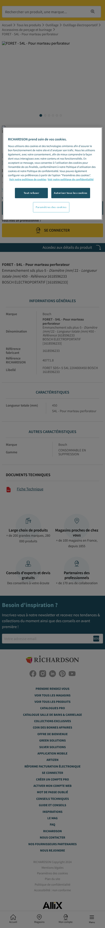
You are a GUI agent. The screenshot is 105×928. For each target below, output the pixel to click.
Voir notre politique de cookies (27, 179)
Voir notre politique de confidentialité (71, 179)
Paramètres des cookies (51, 207)
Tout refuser (31, 193)
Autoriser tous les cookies (70, 193)
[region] (53, 173)
